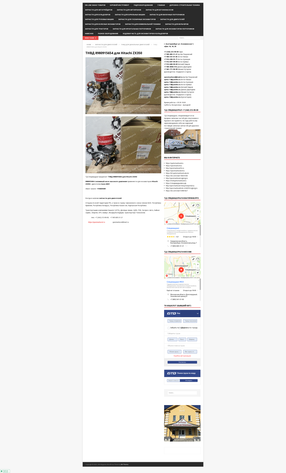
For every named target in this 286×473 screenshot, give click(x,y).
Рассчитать (182, 362)
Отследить (188, 380)
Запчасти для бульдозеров (97, 15)
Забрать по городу (174, 328)
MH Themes (124, 464)
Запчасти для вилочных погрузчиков (167, 15)
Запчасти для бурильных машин (130, 15)
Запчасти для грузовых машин (99, 19)
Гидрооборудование (143, 5)
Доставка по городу (185, 328)
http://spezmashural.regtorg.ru (177, 178)
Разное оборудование (108, 33)
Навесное (89, 33)
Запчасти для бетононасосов (159, 10)
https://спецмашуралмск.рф (176, 183)
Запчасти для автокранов (129, 10)
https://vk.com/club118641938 (177, 176)
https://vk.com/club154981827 (177, 191)
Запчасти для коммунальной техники (143, 24)
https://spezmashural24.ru (175, 171)
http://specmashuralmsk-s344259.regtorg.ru (181, 188)
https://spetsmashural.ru (174, 163)
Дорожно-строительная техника (184, 5)
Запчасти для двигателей (172, 19)
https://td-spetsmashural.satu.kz (177, 173)
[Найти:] (189, 38)
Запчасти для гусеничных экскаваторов (137, 19)
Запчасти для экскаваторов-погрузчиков (175, 29)
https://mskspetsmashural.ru (176, 181)
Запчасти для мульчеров (176, 24)
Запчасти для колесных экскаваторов (102, 24)
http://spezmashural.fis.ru (175, 168)
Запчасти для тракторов (96, 29)
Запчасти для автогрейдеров (98, 10)
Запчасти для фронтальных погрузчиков (132, 29)
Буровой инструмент (119, 5)
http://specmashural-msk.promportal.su (180, 186)
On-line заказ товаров (95, 5)
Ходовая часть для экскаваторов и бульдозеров (145, 33)
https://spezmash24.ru (174, 166)
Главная (161, 5)
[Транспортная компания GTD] (167, 311)
